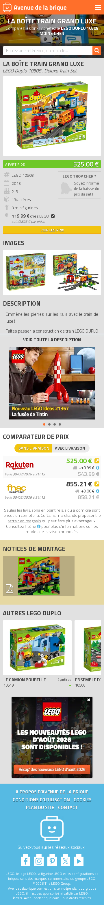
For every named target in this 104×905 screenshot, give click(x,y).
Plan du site (40, 807)
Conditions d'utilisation (41, 799)
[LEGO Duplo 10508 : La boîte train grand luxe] (52, 150)
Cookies (83, 799)
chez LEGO (30, 216)
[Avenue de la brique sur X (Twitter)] (65, 858)
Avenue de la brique (34, 7)
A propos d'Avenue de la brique (52, 791)
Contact (68, 807)
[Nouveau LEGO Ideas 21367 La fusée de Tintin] (52, 383)
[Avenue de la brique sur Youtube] (79, 858)
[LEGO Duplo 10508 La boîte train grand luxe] (26, 290)
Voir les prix (52, 230)
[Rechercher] (96, 50)
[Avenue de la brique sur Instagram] (39, 858)
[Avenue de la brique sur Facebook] (25, 858)
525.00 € (86, 164)
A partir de (15, 164)
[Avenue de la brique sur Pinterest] (52, 858)
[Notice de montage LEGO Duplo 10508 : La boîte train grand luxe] (39, 576)
